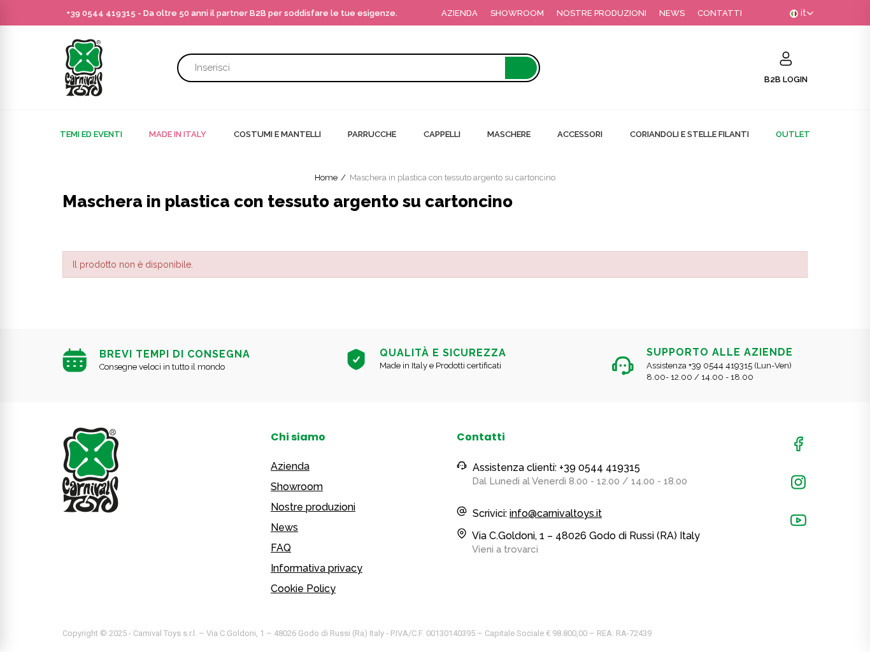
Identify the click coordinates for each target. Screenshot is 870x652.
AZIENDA (459, 13)
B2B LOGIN (786, 79)
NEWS (672, 13)
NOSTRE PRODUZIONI (601, 13)
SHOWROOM (517, 13)
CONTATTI (719, 13)
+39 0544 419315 (101, 13)
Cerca (521, 68)
